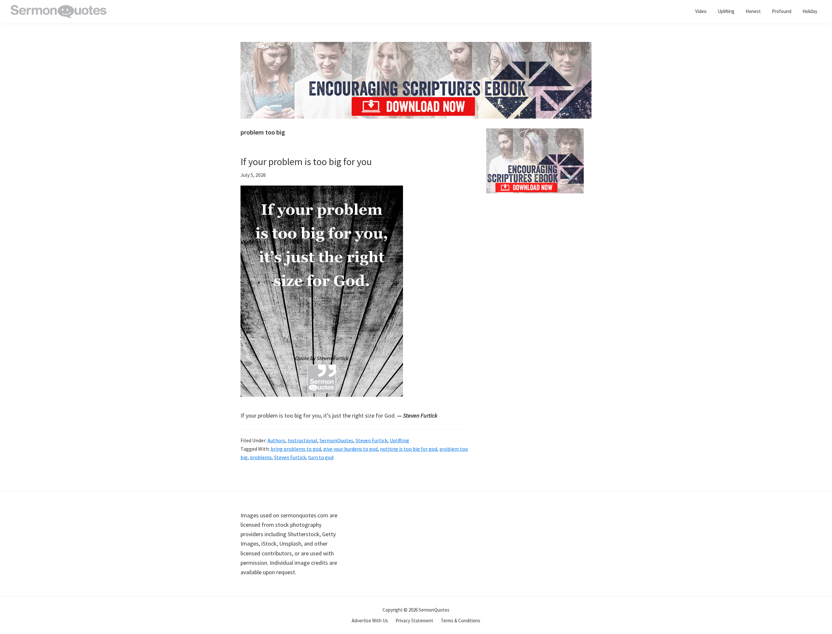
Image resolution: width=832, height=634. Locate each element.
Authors (276, 440)
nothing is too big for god (408, 449)
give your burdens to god (350, 449)
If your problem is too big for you (306, 161)
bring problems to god (296, 449)
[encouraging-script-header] (416, 46)
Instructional (302, 440)
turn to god (320, 457)
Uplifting (399, 440)
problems (261, 457)
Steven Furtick (371, 440)
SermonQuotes (336, 440)
